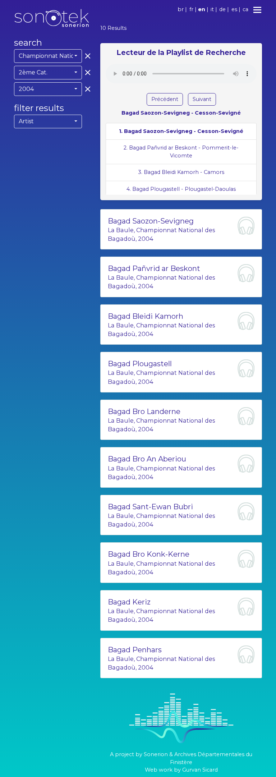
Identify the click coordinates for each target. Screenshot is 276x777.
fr (191, 9)
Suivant (202, 99)
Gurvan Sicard (200, 770)
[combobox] (48, 56)
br (181, 9)
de (222, 9)
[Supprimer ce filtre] (86, 55)
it (212, 9)
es (234, 9)
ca (245, 9)
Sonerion (156, 754)
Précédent (164, 99)
